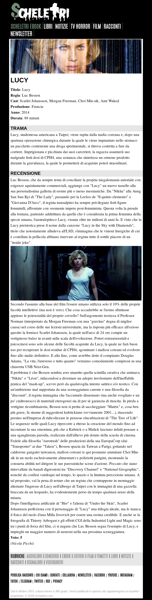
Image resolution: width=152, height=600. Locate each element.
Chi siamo (42, 575)
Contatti (55, 575)
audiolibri (34, 556)
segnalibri (35, 562)
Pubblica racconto (21, 575)
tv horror (80, 25)
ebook (66, 556)
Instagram (126, 575)
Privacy (57, 581)
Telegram (26, 581)
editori (79, 556)
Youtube (112, 575)
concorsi (52, 556)
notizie (61, 25)
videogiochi (54, 562)
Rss (48, 581)
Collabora (69, 575)
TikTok (14, 581)
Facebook (99, 575)
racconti (112, 25)
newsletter (21, 33)
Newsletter (84, 575)
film (97, 25)
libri (48, 25)
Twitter (38, 581)
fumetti (102, 556)
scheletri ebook (26, 25)
